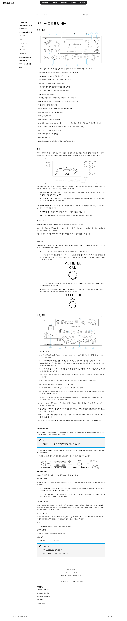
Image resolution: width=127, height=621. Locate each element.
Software (54, 2)
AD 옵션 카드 (23, 53)
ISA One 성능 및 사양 (25, 64)
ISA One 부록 (23, 60)
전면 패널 (22, 36)
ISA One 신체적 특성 (25, 57)
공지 (20, 67)
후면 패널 (22, 50)
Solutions (64, 2)
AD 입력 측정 (24, 43)
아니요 (75, 572)
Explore (82, 2)
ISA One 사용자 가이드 (45, 15)
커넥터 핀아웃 (50, 550)
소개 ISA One (23, 29)
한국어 (110, 616)
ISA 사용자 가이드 (35, 15)
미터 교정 (23, 46)
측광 (21, 39)
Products (45, 2)
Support (73, 2)
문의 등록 (80, 581)
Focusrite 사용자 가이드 (24, 15)
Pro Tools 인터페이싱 (52, 553)
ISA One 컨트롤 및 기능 (25, 32)
